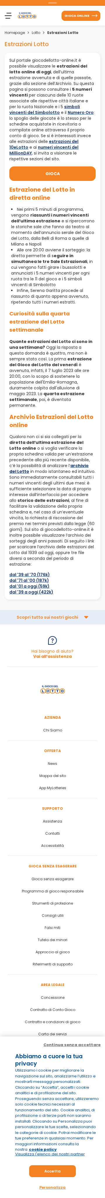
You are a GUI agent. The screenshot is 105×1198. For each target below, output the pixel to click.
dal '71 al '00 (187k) (29, 580)
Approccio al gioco (53, 952)
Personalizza (52, 1187)
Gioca (53, 174)
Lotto (36, 33)
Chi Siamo (52, 730)
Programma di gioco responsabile (52, 891)
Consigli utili (53, 915)
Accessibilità (52, 845)
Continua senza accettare (72, 1045)
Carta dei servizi (52, 1034)
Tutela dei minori (52, 940)
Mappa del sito (52, 776)
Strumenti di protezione (52, 903)
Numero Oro (81, 112)
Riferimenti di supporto (53, 964)
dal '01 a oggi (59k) (29, 586)
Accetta (52, 1171)
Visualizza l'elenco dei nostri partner (50, 1154)
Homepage (15, 33)
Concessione (52, 997)
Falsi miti (52, 928)
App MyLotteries (52, 788)
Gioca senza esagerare (53, 879)
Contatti (52, 833)
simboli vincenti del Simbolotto (44, 109)
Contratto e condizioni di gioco (52, 1022)
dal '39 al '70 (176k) (29, 575)
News (52, 763)
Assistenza (52, 821)
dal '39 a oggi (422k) (31, 592)
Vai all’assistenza (52, 656)
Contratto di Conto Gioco (52, 1010)
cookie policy (43, 1149)
